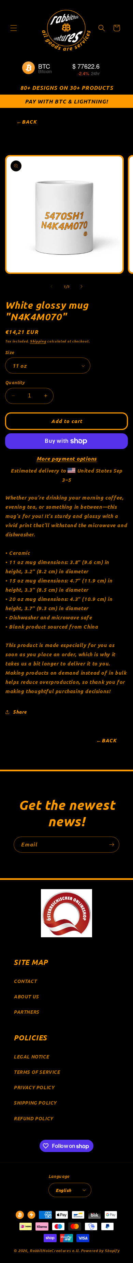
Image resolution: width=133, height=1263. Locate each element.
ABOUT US (26, 996)
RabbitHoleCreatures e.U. (55, 1250)
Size (9, 352)
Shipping (38, 340)
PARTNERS (26, 1012)
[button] (13, 28)
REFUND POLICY (33, 1118)
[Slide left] (51, 286)
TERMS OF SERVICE (37, 1072)
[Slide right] (81, 286)
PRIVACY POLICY (34, 1087)
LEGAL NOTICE (31, 1056)
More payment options (66, 458)
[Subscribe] (111, 845)
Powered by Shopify (100, 1250)
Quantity (15, 382)
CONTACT (25, 981)
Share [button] (20, 711)
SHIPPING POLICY (35, 1102)
